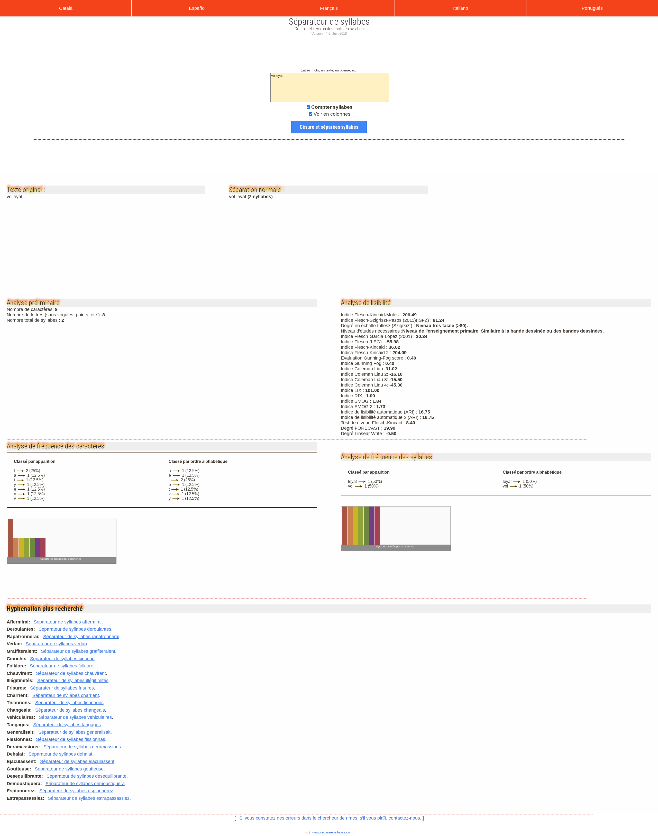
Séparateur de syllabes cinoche (62, 658)
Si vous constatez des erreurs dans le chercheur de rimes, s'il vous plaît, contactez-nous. (330, 818)
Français (329, 8)
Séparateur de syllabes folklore (61, 665)
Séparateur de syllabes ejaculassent (77, 761)
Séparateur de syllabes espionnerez (76, 790)
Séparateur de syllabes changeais (70, 710)
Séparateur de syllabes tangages (67, 724)
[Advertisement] (329, 54)
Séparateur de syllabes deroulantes (75, 629)
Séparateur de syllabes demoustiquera (85, 783)
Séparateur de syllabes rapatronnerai (81, 636)
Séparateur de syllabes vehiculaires (75, 717)
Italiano (460, 8)
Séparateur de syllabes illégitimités (72, 680)
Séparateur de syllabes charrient (65, 695)
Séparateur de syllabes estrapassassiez (89, 798)
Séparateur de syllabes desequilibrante (86, 776)
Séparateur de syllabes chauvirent (71, 673)
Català (65, 8)
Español (197, 8)
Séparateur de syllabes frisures (62, 688)
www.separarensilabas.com (332, 832)
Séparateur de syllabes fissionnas (70, 739)
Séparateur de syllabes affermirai (68, 621)
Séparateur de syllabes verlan (56, 643)
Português (592, 8)
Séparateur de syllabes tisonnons (69, 702)
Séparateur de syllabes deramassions (82, 746)
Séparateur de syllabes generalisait (74, 732)
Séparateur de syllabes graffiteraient (78, 651)
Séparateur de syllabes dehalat (60, 754)
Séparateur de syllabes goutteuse (69, 768)
